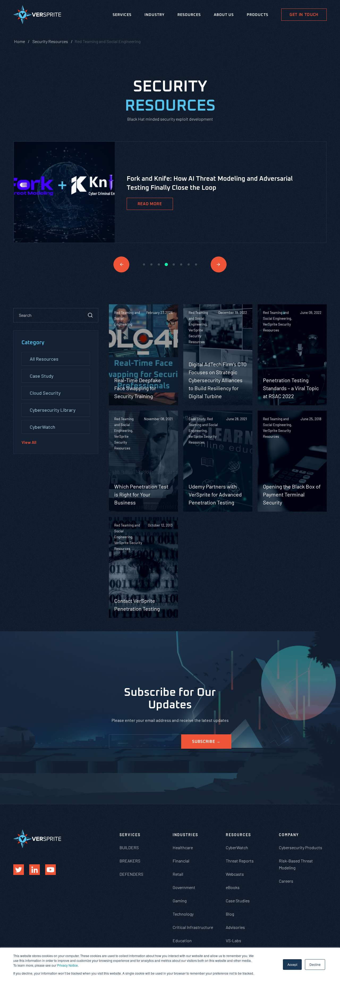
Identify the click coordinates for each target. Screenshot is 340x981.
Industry (154, 15)
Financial (181, 860)
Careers (286, 880)
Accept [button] (292, 964)
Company (289, 834)
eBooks (233, 887)
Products (257, 15)
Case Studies (238, 900)
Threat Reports (240, 860)
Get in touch (304, 15)
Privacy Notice (67, 965)
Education (182, 940)
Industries (185, 834)
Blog (230, 913)
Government (184, 887)
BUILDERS (129, 847)
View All (29, 442)
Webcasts (235, 874)
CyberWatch (42, 427)
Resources (189, 15)
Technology (183, 913)
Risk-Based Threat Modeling (296, 864)
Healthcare (183, 847)
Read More (150, 204)
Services (122, 15)
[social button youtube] (50, 869)
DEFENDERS (131, 874)
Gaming (179, 900)
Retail (178, 874)
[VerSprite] (37, 15)
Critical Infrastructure (193, 927)
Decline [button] (315, 964)
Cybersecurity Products (300, 847)
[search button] (90, 315)
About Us (224, 15)
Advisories (235, 927)
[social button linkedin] (34, 869)
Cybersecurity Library (52, 410)
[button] (121, 264)
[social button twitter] (18, 869)
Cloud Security (45, 393)
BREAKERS (130, 860)
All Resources (44, 359)
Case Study (41, 376)
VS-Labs (233, 940)
